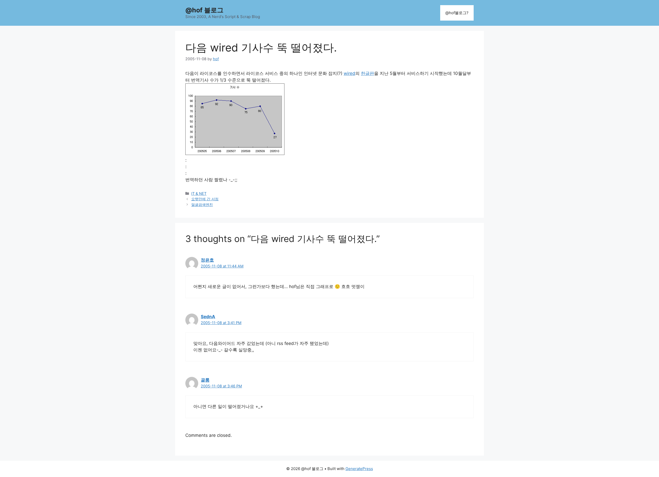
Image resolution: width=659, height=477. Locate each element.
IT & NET (198, 193)
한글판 (367, 73)
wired (349, 73)
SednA (208, 316)
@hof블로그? (457, 12)
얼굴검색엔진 (202, 204)
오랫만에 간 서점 (205, 199)
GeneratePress (359, 468)
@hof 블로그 (204, 10)
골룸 (205, 380)
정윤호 (207, 260)
